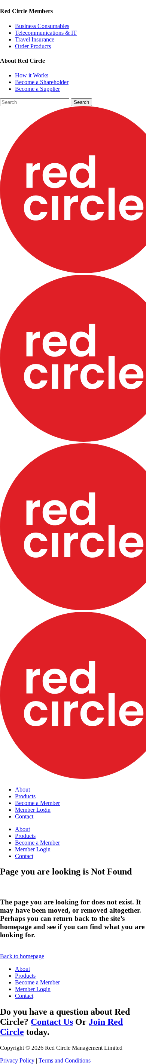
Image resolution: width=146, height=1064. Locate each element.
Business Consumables (42, 26)
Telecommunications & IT (46, 33)
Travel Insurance (34, 39)
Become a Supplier (37, 89)
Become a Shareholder (42, 82)
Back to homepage (22, 956)
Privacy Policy (17, 1060)
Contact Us (52, 1022)
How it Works (31, 75)
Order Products (33, 46)
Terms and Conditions (65, 1060)
